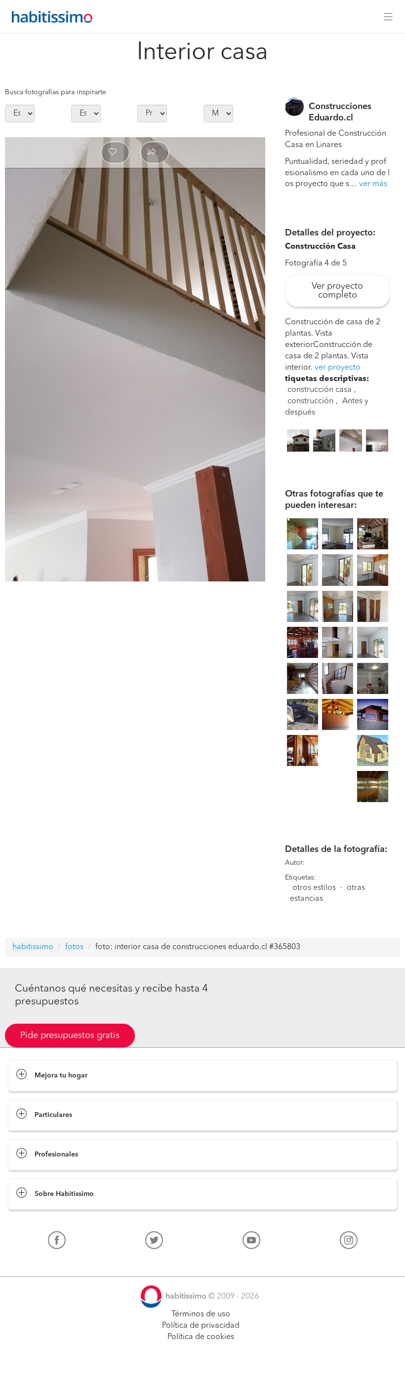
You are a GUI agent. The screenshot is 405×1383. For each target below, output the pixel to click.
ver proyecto (338, 368)
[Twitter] (154, 1242)
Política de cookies (200, 1337)
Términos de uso (200, 1314)
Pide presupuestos (202, 1366)
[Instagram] (349, 1242)
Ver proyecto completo (337, 291)
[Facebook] (57, 1242)
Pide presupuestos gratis (70, 1035)
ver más (373, 184)
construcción (310, 401)
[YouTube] (251, 1242)
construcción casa (319, 390)
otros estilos (314, 888)
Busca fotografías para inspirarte (55, 92)
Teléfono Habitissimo (45, 1263)
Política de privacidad (201, 1326)
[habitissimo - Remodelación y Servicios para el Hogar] (49, 17)
